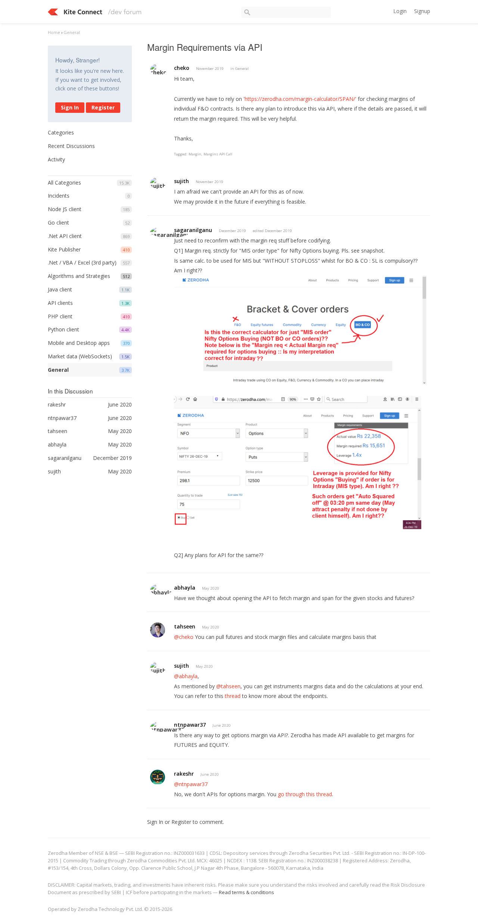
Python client (63, 329)
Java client (60, 289)
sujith (181, 181)
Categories (61, 132)
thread (232, 695)
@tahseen (228, 686)
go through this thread (305, 794)
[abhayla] (161, 589)
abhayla (184, 587)
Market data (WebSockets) (80, 356)
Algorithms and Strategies (79, 275)
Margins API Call (218, 154)
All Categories (64, 182)
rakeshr (184, 773)
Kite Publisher (64, 249)
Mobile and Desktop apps (79, 342)
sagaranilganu (193, 230)
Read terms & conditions (246, 892)
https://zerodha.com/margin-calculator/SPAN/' (300, 98)
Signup (422, 11)
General (58, 369)
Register (103, 107)
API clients (60, 302)
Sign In (70, 107)
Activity (56, 159)
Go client (58, 222)
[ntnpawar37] (167, 726)
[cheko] (158, 69)
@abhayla (186, 676)
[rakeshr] (157, 777)
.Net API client (65, 236)
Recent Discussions (71, 145)
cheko (181, 67)
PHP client (60, 316)
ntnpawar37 (190, 724)
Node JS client (64, 209)
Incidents (58, 195)
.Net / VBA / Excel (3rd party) (82, 262)
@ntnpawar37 (191, 784)
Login (400, 11)
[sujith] (158, 183)
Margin (195, 154)
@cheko (183, 636)
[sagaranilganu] (170, 232)
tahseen (184, 626)
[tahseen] (157, 629)
